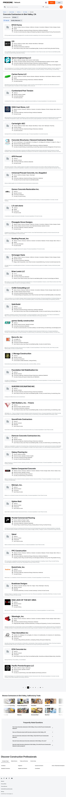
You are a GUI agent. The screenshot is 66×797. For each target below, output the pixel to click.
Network (17, 2)
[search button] (61, 7)
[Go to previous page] (23, 687)
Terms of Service (4, 786)
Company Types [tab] (5, 761)
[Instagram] (9, 778)
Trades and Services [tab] (24, 761)
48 (40, 687)
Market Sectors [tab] (14, 761)
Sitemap (2, 791)
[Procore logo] (8, 2)
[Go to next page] (43, 687)
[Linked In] (1, 778)
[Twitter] (6, 778)
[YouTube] (12, 778)
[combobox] (52, 7)
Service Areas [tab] (33, 761)
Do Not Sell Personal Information (6, 788)
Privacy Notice (3, 783)
